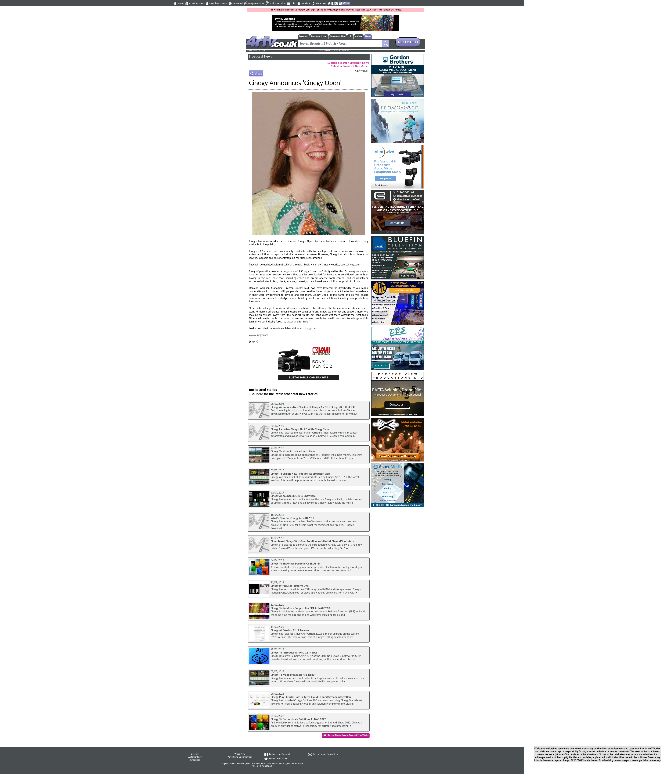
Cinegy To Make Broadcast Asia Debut (293, 675)
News (368, 36)
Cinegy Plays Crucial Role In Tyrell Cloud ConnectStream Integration (311, 697)
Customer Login (195, 757)
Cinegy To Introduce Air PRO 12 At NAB (294, 652)
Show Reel (237, 3)
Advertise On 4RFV (218, 3)
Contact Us (320, 3)
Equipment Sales (256, 3)
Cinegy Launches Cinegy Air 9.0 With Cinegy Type (300, 429)
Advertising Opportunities (240, 757)
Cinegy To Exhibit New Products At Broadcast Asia (300, 474)
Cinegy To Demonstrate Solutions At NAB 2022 (298, 719)
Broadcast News (196, 3)
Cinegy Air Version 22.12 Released (290, 630)
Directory (303, 36)
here (377, 10)
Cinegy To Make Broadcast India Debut (294, 451)
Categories (195, 760)
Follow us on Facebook (279, 754)
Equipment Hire (277, 3)
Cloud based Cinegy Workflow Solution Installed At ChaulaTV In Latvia (312, 541)
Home (180, 3)
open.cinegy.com (350, 264)
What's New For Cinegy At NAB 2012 (292, 518)
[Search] (385, 43)
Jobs (293, 3)
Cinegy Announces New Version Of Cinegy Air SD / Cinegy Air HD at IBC (313, 407)
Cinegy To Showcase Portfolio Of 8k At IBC (295, 563)
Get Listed (306, 3)
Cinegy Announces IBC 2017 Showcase (293, 496)
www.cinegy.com (258, 335)
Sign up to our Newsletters (325, 754)
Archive (358, 36)
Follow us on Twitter (278, 759)
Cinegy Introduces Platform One (290, 586)
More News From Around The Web (347, 735)
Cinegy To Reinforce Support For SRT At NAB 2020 (300, 608)
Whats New (240, 754)
